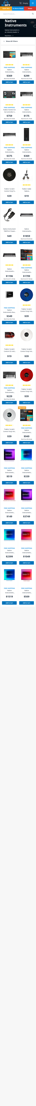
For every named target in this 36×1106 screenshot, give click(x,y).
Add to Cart (9, 82)
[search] (15, 14)
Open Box (6, 8)
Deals (30, 8)
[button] (18, 41)
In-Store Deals (18, 8)
